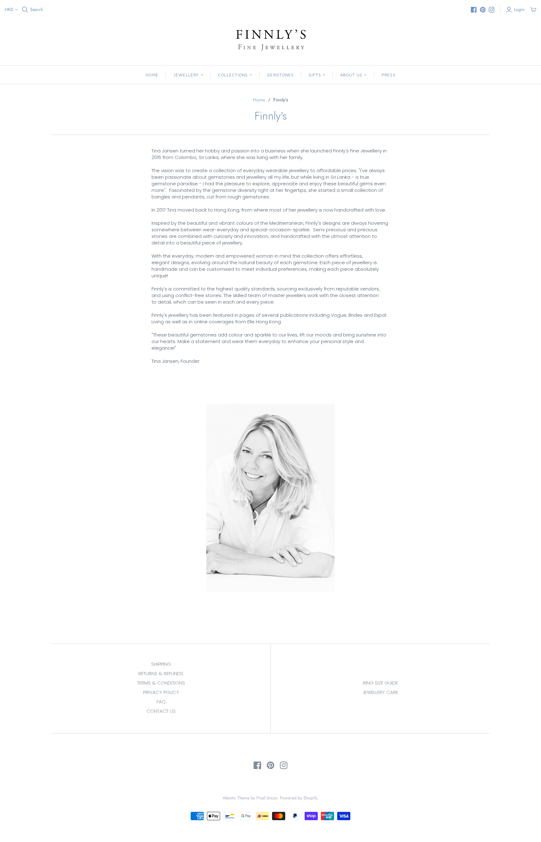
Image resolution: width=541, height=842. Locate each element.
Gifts (315, 74)
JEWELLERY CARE (380, 692)
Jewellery (186, 74)
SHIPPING (161, 664)
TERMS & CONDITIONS (161, 683)
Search (36, 10)
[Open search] (25, 10)
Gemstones (280, 74)
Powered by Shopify (298, 798)
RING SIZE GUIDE (380, 683)
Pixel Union (266, 798)
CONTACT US (161, 711)
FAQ (161, 701)
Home (152, 74)
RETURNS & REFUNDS (160, 673)
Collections (233, 74)
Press (388, 74)
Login (519, 10)
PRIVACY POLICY (161, 692)
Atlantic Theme (236, 798)
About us (351, 74)
